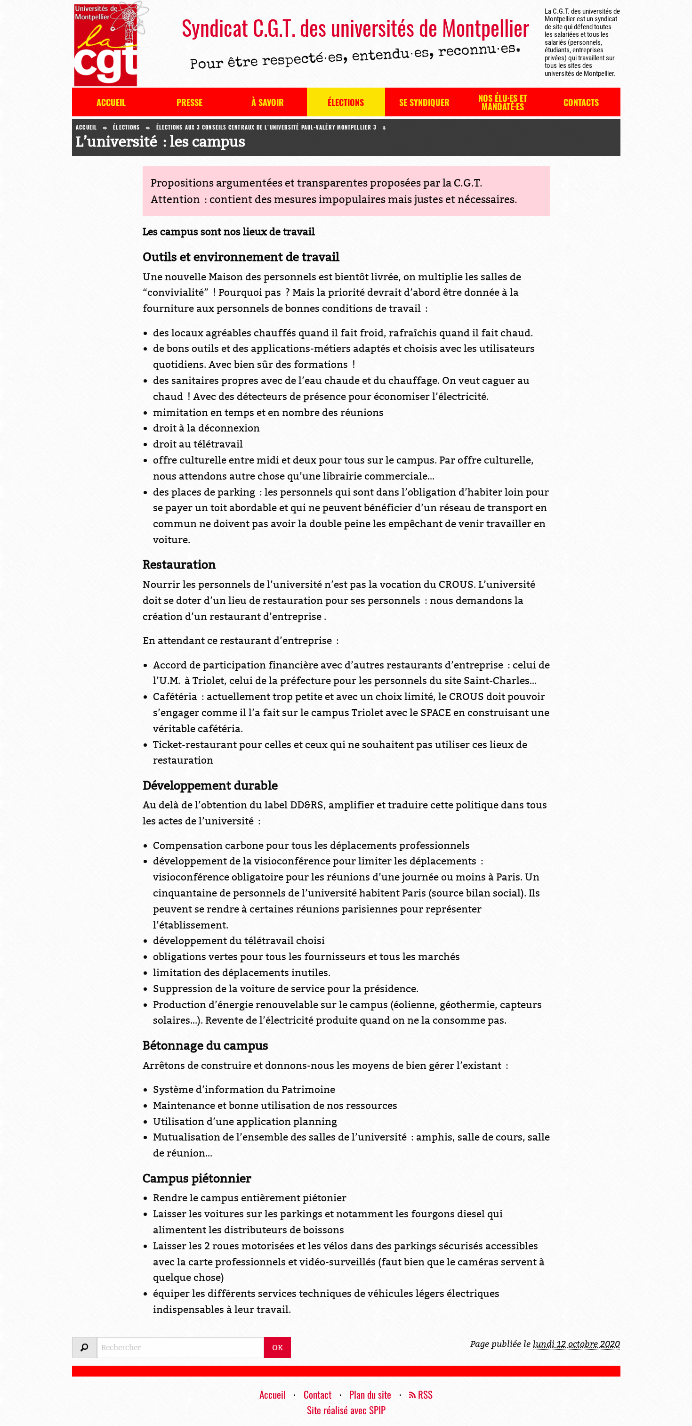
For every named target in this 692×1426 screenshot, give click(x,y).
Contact (317, 1394)
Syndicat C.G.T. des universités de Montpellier (355, 27)
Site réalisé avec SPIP (346, 1409)
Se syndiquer (424, 102)
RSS (424, 1394)
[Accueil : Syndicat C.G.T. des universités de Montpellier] (111, 43)
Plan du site (370, 1394)
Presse (189, 102)
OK (277, 1347)
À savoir (267, 102)
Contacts (581, 102)
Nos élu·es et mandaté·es (502, 102)
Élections (346, 102)
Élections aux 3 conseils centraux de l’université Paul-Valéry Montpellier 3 (266, 127)
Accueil (111, 102)
